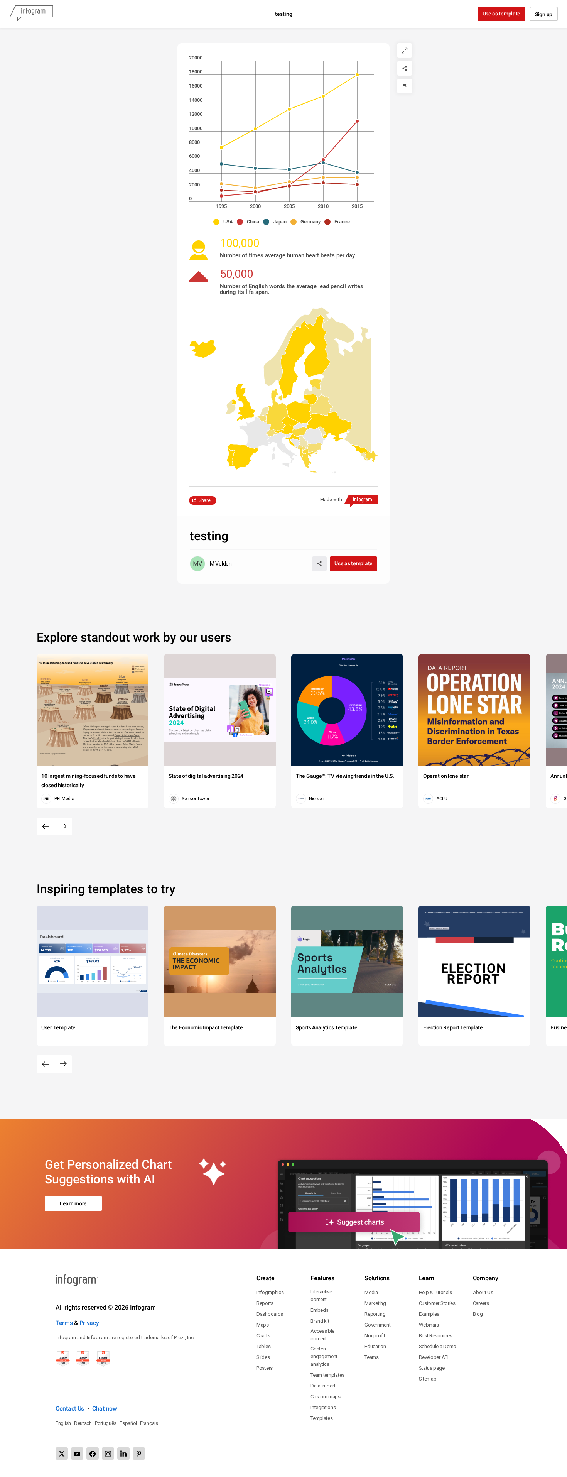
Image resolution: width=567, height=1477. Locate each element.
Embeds (319, 1310)
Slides (263, 1357)
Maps (262, 1325)
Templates (321, 1418)
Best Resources (435, 1335)
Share (205, 500)
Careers (481, 1303)
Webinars (429, 1325)
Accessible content (322, 1335)
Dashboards (269, 1314)
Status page (432, 1368)
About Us (483, 1292)
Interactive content (321, 1295)
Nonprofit (374, 1335)
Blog (478, 1314)
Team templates (327, 1375)
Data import (323, 1386)
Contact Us (70, 1408)
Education (375, 1346)
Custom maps (325, 1396)
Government (377, 1325)
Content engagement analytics (324, 1356)
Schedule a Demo (438, 1346)
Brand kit (319, 1321)
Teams (371, 1357)
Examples (429, 1314)
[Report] (404, 86)
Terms (64, 1323)
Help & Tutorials (435, 1292)
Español (128, 1423)
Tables (263, 1346)
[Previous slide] (45, 826)
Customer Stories (437, 1303)
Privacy (89, 1323)
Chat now (104, 1408)
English (63, 1423)
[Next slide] (63, 826)
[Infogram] (31, 13)
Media (371, 1292)
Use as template (502, 13)
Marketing (375, 1303)
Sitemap (428, 1379)
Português (105, 1423)
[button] (225, 222)
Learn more (73, 1203)
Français (149, 1423)
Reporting (374, 1314)
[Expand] (404, 50)
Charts (263, 1335)
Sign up (543, 14)
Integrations (323, 1407)
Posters (264, 1368)
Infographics (270, 1292)
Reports (264, 1303)
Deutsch (83, 1423)
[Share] (404, 68)
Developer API (434, 1357)
